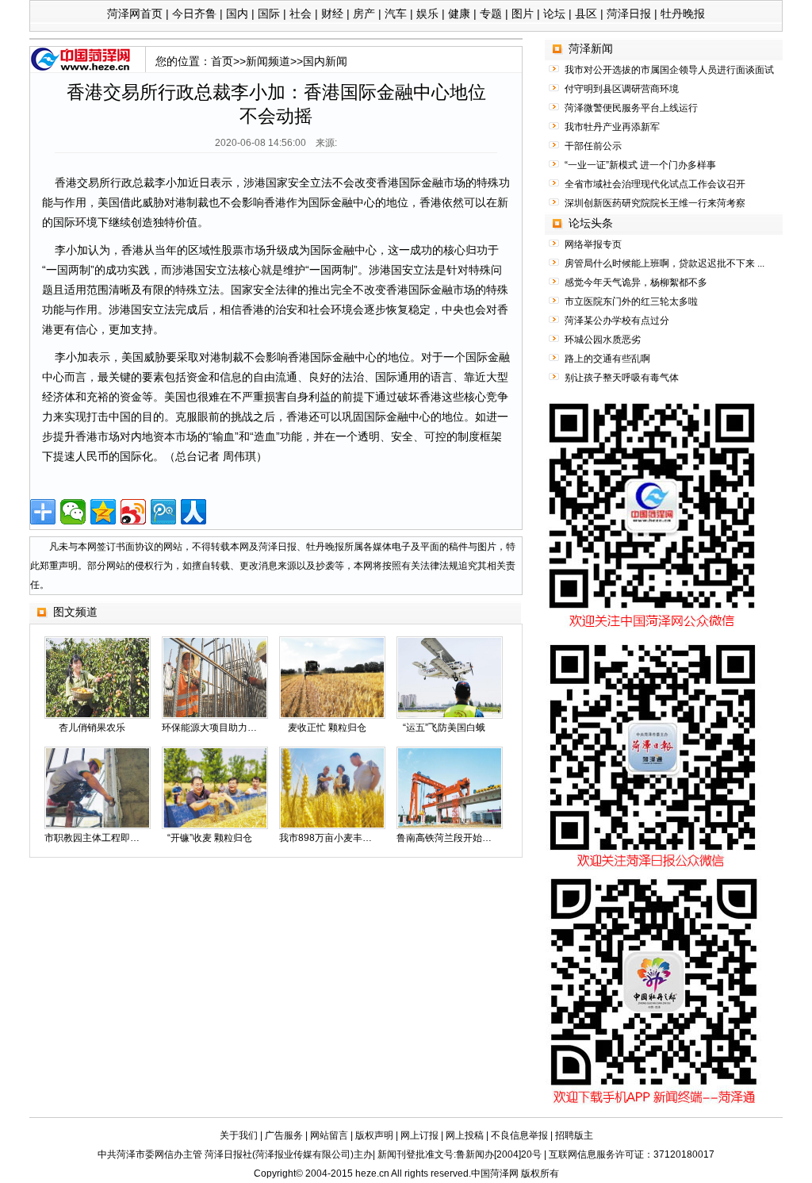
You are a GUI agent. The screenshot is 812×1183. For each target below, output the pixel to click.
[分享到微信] (73, 511)
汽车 (396, 13)
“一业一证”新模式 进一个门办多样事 (640, 165)
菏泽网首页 (135, 13)
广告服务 (284, 1135)
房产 (364, 13)
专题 (491, 13)
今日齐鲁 (194, 13)
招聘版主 (574, 1135)
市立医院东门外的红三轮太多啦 (631, 301)
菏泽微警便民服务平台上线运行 (631, 107)
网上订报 (419, 1135)
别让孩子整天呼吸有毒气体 (622, 377)
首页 (222, 61)
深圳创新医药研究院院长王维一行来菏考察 (655, 203)
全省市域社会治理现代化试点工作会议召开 (655, 184)
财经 (332, 13)
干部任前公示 (593, 146)
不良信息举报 (519, 1135)
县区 (586, 13)
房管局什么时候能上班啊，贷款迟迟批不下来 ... (664, 263)
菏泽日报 (629, 13)
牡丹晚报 (683, 13)
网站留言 (329, 1135)
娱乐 (427, 13)
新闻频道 (268, 61)
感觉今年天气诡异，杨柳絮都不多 (636, 282)
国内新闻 (325, 61)
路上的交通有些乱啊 (607, 358)
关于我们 (239, 1135)
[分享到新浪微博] (133, 511)
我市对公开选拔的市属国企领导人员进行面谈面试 (669, 69)
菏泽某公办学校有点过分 (617, 320)
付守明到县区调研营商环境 (622, 88)
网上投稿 (465, 1135)
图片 (522, 13)
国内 (237, 13)
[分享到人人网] (193, 511)
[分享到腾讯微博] (163, 511)
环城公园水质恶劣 (603, 339)
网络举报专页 (593, 244)
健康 (459, 13)
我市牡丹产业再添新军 (612, 127)
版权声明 (374, 1135)
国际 (269, 13)
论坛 (554, 13)
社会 (300, 13)
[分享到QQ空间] (103, 511)
